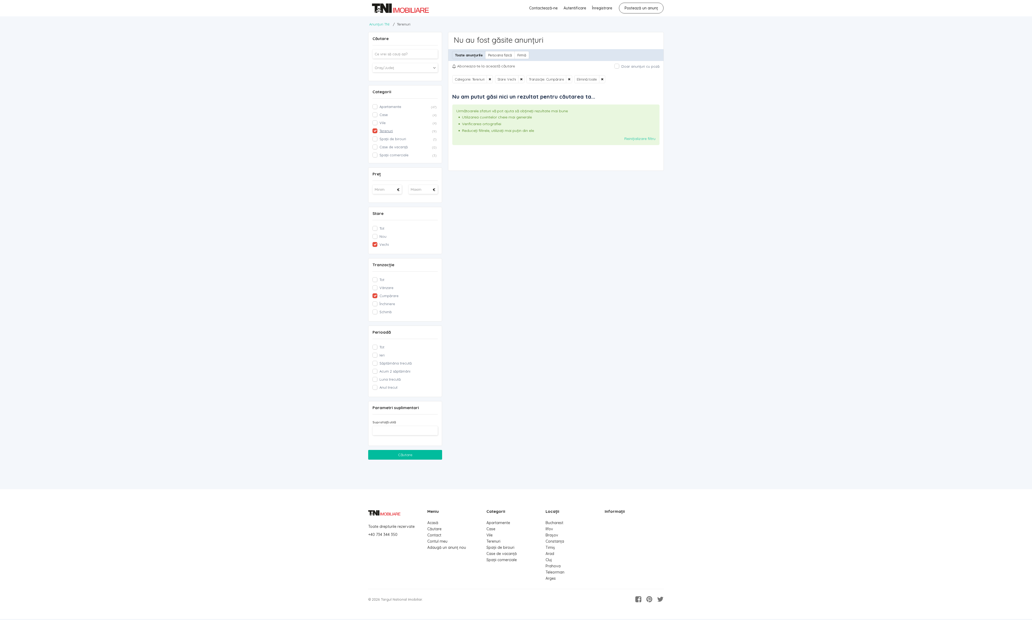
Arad (550, 553)
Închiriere (387, 304)
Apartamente (498, 522)
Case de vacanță (501, 553)
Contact (434, 535)
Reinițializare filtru (639, 138)
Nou (382, 236)
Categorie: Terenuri (470, 79)
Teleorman (555, 572)
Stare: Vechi (506, 79)
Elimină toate (587, 79)
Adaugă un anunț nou (446, 547)
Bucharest (554, 522)
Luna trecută (390, 379)
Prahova (553, 566)
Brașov (552, 535)
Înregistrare (602, 8)
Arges (551, 578)
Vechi (384, 244)
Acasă (432, 522)
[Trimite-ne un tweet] (660, 599)
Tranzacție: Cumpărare (546, 79)
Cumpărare (389, 296)
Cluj (549, 559)
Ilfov (549, 529)
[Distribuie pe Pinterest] (649, 599)
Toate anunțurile (469, 55)
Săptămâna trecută (395, 363)
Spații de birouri (500, 547)
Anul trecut (388, 387)
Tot (381, 228)
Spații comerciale (501, 559)
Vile (489, 535)
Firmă (521, 55)
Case (490, 529)
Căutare (405, 454)
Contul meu (437, 541)
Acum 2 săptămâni (394, 371)
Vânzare (386, 288)
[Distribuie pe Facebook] (638, 599)
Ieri (382, 355)
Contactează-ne (543, 8)
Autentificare (575, 8)
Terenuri (493, 541)
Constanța (555, 541)
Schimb (385, 312)
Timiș (550, 547)
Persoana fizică (500, 55)
